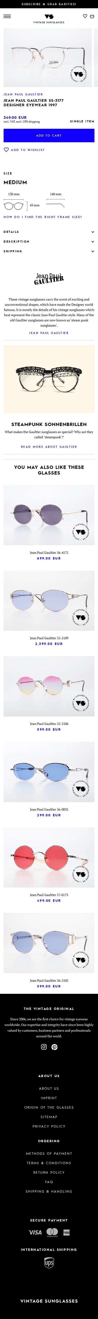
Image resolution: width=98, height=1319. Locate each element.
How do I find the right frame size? (43, 217)
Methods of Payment (49, 1153)
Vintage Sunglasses (48, 22)
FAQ (49, 1182)
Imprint (49, 1098)
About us (49, 1088)
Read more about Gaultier (49, 447)
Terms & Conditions (49, 1163)
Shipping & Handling (49, 1191)
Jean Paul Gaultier (49, 333)
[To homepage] (49, 16)
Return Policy (49, 1172)
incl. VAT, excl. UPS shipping (22, 121)
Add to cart (49, 135)
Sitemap (49, 1117)
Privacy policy (49, 1126)
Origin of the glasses (49, 1107)
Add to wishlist (28, 150)
